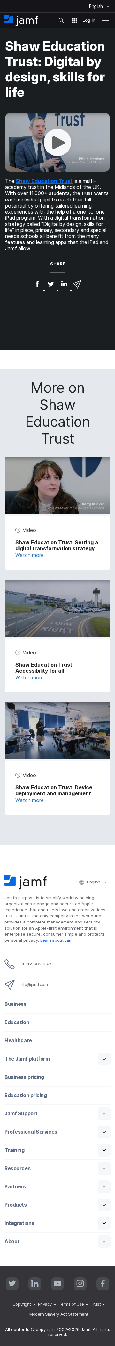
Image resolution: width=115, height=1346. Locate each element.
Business (15, 1004)
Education (16, 1022)
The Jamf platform (27, 1059)
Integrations (19, 1223)
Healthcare (18, 1041)
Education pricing (25, 1095)
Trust (96, 1304)
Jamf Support (21, 1114)
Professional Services (30, 1132)
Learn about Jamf (57, 940)
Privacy (45, 1304)
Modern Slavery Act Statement (58, 1314)
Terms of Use (71, 1304)
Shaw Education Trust (44, 181)
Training (14, 1150)
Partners (15, 1187)
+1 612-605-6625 (36, 963)
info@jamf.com (34, 984)
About (11, 1241)
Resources (17, 1168)
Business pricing (24, 1077)
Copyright (21, 1304)
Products (15, 1205)
